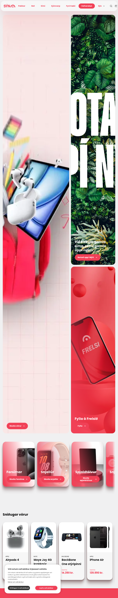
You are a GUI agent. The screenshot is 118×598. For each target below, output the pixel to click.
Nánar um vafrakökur (16, 582)
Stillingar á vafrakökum (19, 588)
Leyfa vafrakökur (46, 588)
